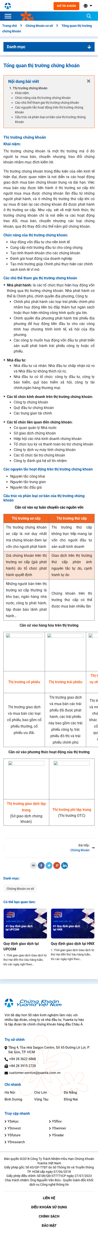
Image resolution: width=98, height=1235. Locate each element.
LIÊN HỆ (49, 1198)
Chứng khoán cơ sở (20, 889)
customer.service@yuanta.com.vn (34, 1073)
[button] (87, 6)
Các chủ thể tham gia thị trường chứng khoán (47, 102)
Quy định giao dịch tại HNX (72, 943)
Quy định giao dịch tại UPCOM (21, 946)
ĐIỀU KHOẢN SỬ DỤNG (49, 1207)
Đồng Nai (71, 1099)
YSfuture (14, 1135)
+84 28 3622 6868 (22, 1059)
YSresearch (16, 1142)
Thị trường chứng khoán (30, 88)
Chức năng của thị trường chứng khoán (43, 98)
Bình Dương (13, 1099)
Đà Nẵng (70, 1092)
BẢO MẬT (49, 1226)
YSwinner (59, 1128)
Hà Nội (10, 1092)
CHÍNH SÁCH (49, 1216)
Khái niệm (22, 93)
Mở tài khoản (66, 6)
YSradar (58, 1135)
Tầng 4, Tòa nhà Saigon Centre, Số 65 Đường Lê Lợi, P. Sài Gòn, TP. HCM (49, 1049)
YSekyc (13, 1121)
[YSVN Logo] (8, 5)
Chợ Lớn (40, 1092)
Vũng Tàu (41, 1099)
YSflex (57, 1121)
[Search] (88, 16)
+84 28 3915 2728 (22, 1066)
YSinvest (14, 1128)
